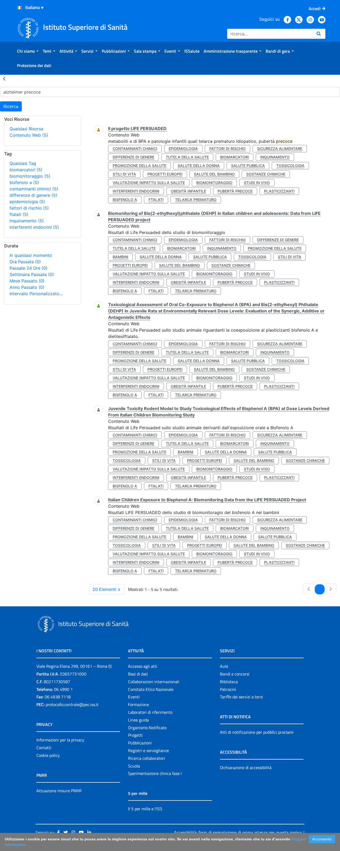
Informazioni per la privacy (60, 740)
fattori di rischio (29, 208)
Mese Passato (27, 280)
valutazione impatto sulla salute (149, 182)
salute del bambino (214, 174)
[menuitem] (28, 51)
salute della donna (199, 165)
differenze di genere (33, 195)
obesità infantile (188, 191)
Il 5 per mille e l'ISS (145, 809)
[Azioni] (20, 8)
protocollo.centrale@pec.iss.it (72, 704)
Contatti (43, 747)
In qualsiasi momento (31, 255)
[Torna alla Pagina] (4, 78)
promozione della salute (139, 165)
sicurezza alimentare (279, 148)
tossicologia (290, 165)
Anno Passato (27, 287)
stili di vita (124, 174)
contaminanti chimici (34, 188)
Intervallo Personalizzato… (36, 293)
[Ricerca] (318, 34)
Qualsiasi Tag (23, 163)
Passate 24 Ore (29, 268)
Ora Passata (25, 261)
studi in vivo (257, 182)
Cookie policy (48, 755)
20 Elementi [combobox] (104, 589)
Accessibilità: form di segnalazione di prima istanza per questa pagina (238, 832)
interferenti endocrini (34, 227)
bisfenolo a (24, 182)
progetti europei (164, 174)
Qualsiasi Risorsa (26, 128)
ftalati (19, 214)
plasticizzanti (279, 191)
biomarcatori (26, 169)
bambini (120, 257)
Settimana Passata (32, 274)
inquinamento (27, 220)
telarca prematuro (195, 199)
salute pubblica (248, 165)
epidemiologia (27, 201)
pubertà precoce (235, 191)
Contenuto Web (29, 135)
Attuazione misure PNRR (59, 790)
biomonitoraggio (30, 176)
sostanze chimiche (265, 174)
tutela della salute (187, 157)
